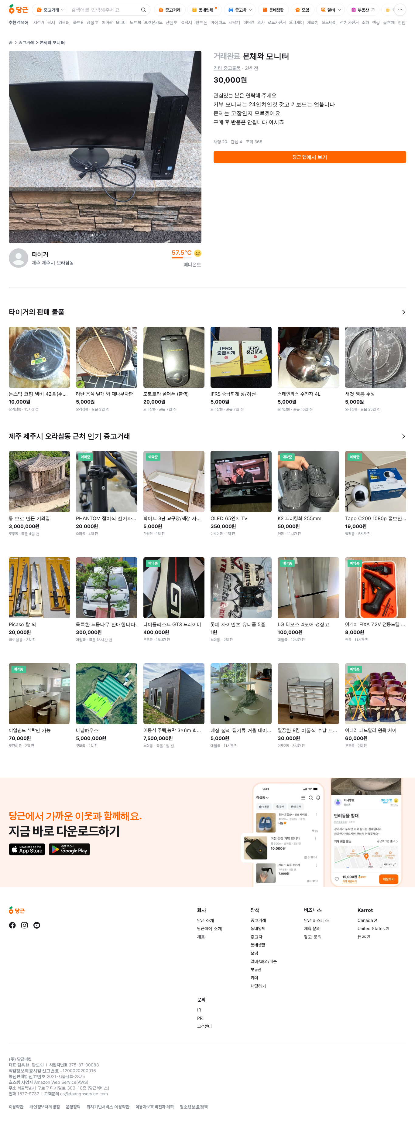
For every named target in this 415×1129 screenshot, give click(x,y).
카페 (254, 977)
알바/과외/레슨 (264, 961)
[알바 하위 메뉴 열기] (341, 9)
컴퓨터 (64, 22)
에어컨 (248, 22)
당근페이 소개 (209, 928)
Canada (365, 920)
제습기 (313, 22)
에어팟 (107, 22)
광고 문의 (313, 936)
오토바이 (329, 22)
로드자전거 (277, 22)
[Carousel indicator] (92, 235)
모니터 (121, 22)
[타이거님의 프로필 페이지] (18, 258)
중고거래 (26, 42)
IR (199, 1009)
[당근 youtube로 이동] (36, 925)
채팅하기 (258, 985)
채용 (201, 936)
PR (200, 1018)
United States (371, 928)
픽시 (51, 22)
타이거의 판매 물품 (36, 312)
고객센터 (204, 1026)
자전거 (38, 22)
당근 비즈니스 (316, 920)
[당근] (18, 9)
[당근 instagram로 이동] (24, 925)
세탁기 (234, 22)
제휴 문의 (312, 928)
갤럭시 (186, 22)
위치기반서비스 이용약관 (108, 1106)
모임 (254, 953)
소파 (365, 22)
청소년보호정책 (194, 1106)
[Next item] (194, 152)
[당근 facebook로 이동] (12, 925)
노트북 (135, 22)
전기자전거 (349, 22)
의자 (261, 22)
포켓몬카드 (153, 22)
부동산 (256, 969)
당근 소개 (205, 920)
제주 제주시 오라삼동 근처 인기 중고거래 (69, 436)
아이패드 (218, 22)
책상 (376, 22)
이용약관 (16, 1106)
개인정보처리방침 (44, 1106)
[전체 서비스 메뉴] (400, 10)
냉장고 (93, 22)
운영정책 (73, 1106)
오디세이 (296, 22)
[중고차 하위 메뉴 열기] (252, 9)
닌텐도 (172, 22)
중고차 (256, 936)
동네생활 (258, 944)
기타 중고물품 (227, 68)
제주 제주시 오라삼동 (53, 263)
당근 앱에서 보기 (310, 157)
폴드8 (78, 22)
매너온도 (192, 264)
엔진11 (404, 22)
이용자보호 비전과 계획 (154, 1106)
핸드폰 (201, 22)
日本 (362, 936)
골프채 (389, 22)
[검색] (143, 10)
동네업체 (258, 928)
